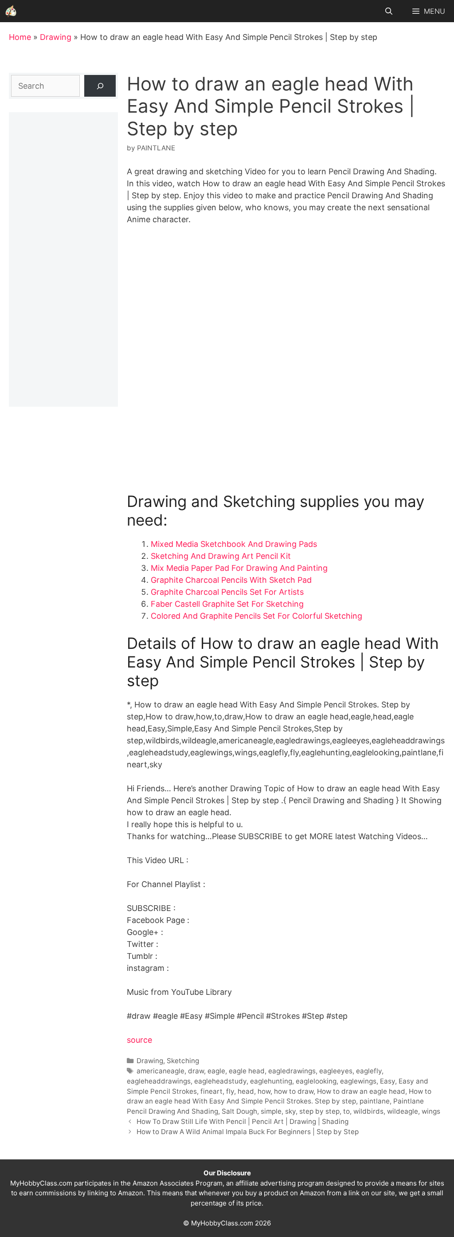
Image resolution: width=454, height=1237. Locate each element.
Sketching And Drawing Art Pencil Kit (221, 556)
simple (271, 1111)
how (264, 1091)
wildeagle (402, 1111)
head (246, 1091)
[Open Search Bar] (389, 11)
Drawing (55, 37)
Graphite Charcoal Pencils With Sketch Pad (231, 580)
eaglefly (369, 1071)
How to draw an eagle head (361, 1091)
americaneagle (160, 1071)
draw (196, 1071)
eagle (216, 1071)
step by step (319, 1111)
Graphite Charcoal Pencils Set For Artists (227, 592)
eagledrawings (292, 1071)
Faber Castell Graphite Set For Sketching (227, 604)
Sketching (183, 1060)
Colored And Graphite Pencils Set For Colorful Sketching (256, 615)
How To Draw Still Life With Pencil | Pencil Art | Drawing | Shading (242, 1121)
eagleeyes (335, 1071)
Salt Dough (239, 1111)
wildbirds (368, 1111)
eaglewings (358, 1081)
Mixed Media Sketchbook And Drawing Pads (234, 544)
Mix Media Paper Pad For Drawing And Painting (239, 568)
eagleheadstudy (220, 1081)
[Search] (100, 86)
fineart (211, 1091)
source (139, 1040)
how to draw (293, 1091)
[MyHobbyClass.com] (11, 11)
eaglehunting (271, 1081)
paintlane (375, 1101)
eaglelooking (316, 1081)
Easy (387, 1081)
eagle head (247, 1071)
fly (230, 1091)
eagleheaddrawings (159, 1081)
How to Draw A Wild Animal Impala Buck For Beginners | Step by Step (248, 1131)
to (346, 1111)
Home (20, 37)
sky (290, 1111)
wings (431, 1111)
